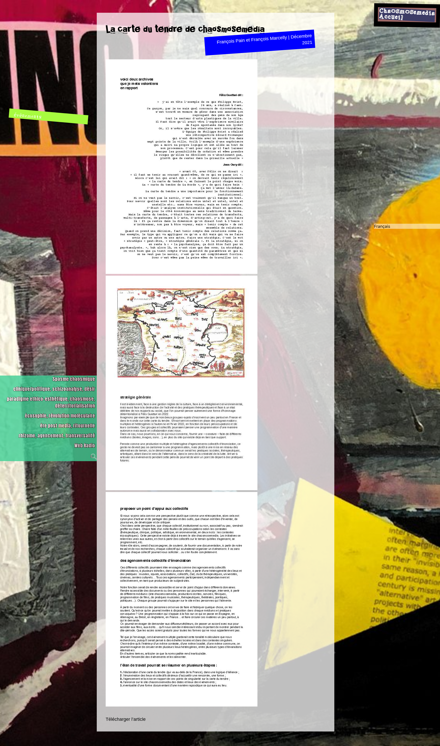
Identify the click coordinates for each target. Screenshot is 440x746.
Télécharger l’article (126, 719)
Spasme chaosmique (73, 379)
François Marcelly (269, 38)
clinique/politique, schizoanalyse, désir (54, 388)
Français (382, 226)
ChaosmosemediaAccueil (407, 13)
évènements (28, 116)
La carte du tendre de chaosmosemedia (185, 29)
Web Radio (84, 445)
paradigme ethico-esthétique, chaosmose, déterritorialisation (51, 402)
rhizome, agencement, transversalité (57, 435)
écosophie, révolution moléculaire (60, 415)
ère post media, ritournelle (67, 425)
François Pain (230, 41)
